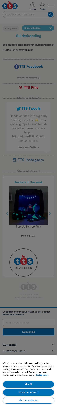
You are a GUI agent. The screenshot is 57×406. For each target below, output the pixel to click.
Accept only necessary (28, 392)
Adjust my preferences (28, 400)
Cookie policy (42, 375)
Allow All (28, 384)
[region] (28, 380)
